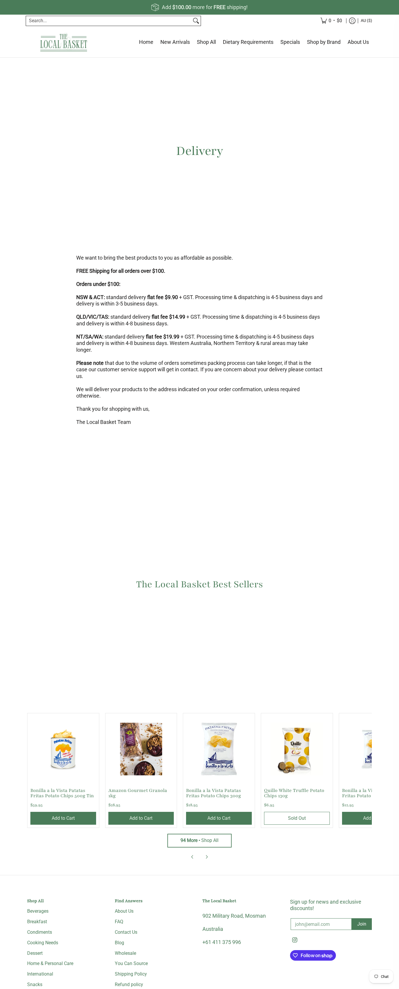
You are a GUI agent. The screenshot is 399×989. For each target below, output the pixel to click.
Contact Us (126, 932)
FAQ (119, 921)
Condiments (39, 932)
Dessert (35, 953)
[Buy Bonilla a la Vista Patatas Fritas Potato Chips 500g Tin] (63, 749)
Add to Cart (63, 818)
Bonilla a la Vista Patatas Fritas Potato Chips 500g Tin (62, 793)
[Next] (206, 856)
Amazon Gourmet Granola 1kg (137, 793)
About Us (124, 911)
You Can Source (131, 963)
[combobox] (108, 21)
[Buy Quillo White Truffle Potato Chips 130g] (297, 749)
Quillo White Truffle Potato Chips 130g (294, 793)
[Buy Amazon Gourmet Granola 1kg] (141, 749)
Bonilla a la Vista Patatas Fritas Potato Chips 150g (369, 793)
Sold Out (297, 818)
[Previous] (192, 856)
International (40, 974)
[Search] (196, 21)
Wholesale (125, 953)
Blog (119, 942)
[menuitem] (352, 21)
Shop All (199, 840)
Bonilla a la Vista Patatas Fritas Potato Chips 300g (213, 793)
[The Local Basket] (63, 42)
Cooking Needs (42, 942)
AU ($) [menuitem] (366, 20)
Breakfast (37, 921)
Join (361, 924)
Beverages (37, 911)
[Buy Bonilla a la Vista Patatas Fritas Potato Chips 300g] (219, 749)
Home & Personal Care (50, 963)
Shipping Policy (131, 974)
